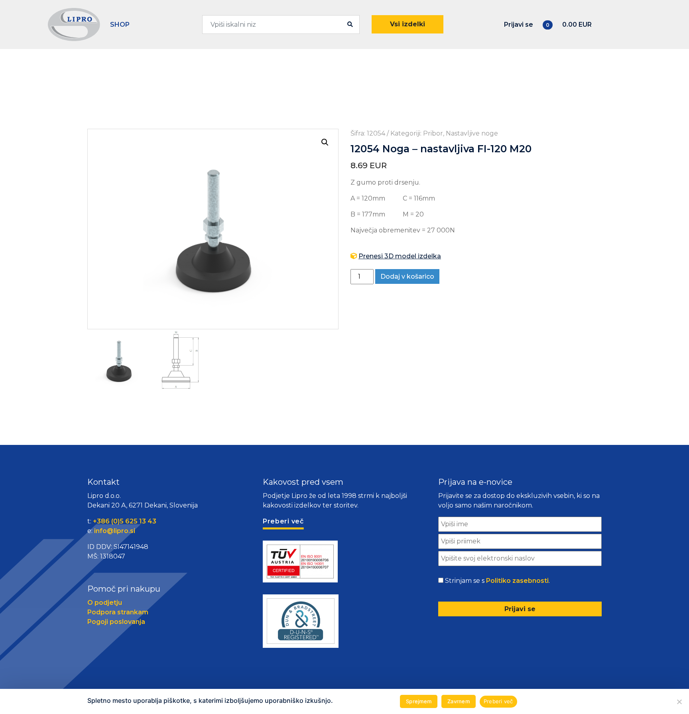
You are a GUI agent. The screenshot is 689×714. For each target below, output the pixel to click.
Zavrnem (458, 701)
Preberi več (498, 701)
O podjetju (104, 602)
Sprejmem (418, 701)
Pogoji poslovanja (116, 621)
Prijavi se (518, 24)
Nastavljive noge (472, 133)
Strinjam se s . (497, 580)
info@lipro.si (114, 531)
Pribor (433, 133)
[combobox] (281, 24)
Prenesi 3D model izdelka (399, 256)
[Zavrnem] (679, 702)
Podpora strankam (117, 612)
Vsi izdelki (407, 24)
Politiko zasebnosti (517, 580)
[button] (325, 142)
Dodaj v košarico (407, 276)
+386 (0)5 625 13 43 (124, 521)
